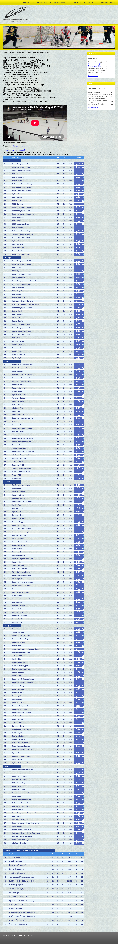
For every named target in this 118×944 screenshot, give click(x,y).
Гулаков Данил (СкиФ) (95, 66)
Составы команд (108, 2)
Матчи (90, 2)
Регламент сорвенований (14, 150)
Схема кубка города (21, 146)
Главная (5, 53)
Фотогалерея (59, 2)
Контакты (77, 2)
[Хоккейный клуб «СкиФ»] (15, 17)
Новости (26, 2)
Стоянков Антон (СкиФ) (96, 64)
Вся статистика (93, 76)
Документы (42, 2)
